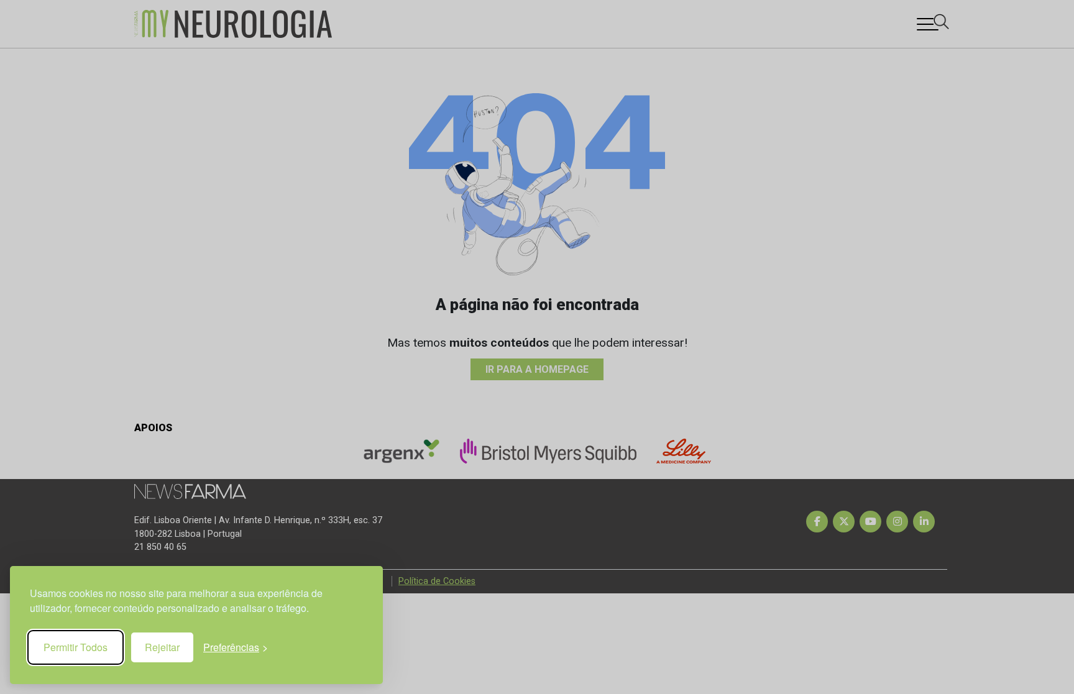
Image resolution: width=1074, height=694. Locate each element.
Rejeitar (162, 647)
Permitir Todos (76, 647)
